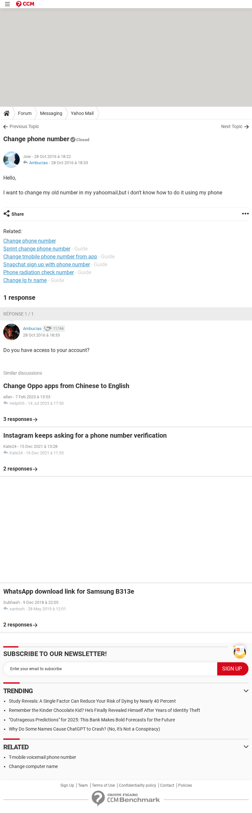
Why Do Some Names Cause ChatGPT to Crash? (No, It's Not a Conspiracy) (84, 729)
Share (17, 214)
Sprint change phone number (36, 249)
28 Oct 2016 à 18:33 (69, 162)
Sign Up (67, 785)
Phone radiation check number (38, 272)
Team (83, 785)
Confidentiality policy (137, 785)
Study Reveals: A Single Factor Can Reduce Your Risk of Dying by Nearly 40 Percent (92, 701)
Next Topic (231, 126)
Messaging (51, 113)
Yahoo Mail (82, 113)
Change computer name (33, 766)
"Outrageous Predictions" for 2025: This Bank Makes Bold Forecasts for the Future (92, 719)
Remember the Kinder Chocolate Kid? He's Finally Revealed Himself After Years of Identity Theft (104, 710)
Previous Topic (24, 126)
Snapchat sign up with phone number (46, 264)
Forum (25, 113)
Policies (185, 785)
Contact (167, 785)
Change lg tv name (25, 280)
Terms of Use (103, 785)
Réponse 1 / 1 (18, 314)
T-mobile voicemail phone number (42, 757)
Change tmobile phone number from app (50, 256)
